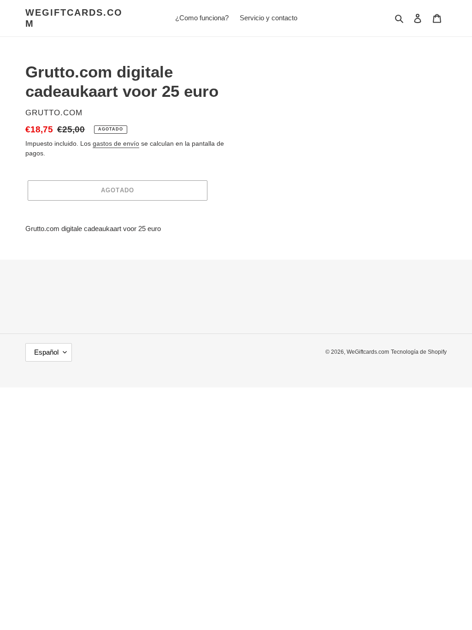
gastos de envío (116, 143)
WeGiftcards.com (74, 18)
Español (46, 352)
